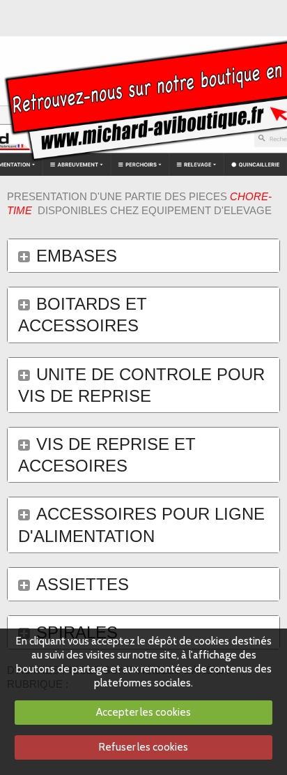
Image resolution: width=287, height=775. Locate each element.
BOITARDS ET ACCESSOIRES (82, 314)
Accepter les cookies (143, 712)
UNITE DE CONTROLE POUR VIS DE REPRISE (141, 385)
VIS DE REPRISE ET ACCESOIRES (107, 455)
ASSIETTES (82, 584)
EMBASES (76, 255)
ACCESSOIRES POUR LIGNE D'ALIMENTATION (141, 524)
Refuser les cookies (143, 747)
